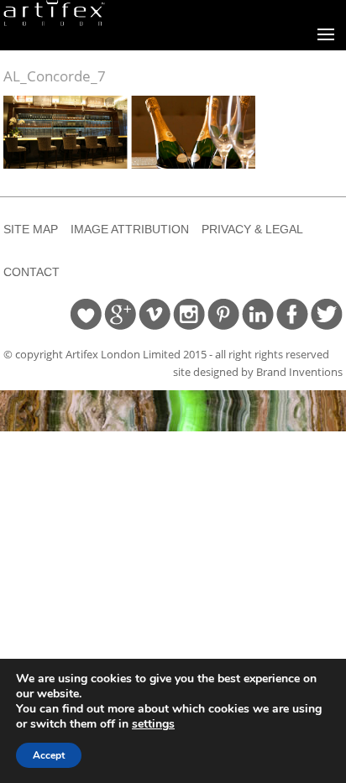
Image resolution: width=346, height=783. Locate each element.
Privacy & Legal (252, 229)
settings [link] (153, 724)
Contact (31, 272)
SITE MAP (30, 229)
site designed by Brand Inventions (258, 371)
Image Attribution (130, 229)
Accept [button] (49, 755)
